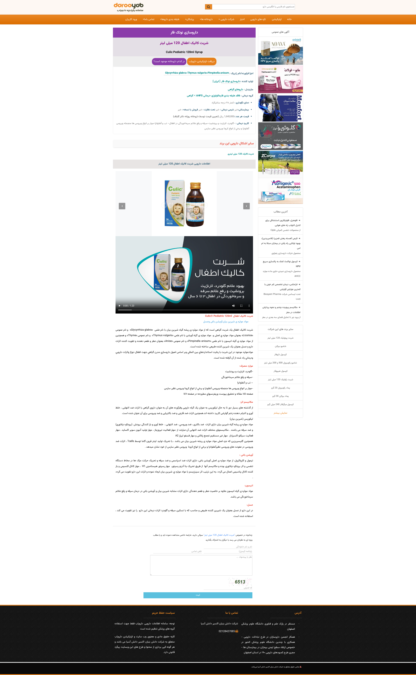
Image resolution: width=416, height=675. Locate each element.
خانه (289, 19)
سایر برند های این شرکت (280, 329)
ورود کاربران (131, 19)
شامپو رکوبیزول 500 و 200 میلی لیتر (280, 363)
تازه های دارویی (258, 19)
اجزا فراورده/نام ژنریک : (241, 74)
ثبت (198, 595)
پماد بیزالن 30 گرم (280, 396)
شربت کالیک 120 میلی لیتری (241, 154)
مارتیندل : (248, 90)
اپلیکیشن (277, 19)
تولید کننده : (246, 81)
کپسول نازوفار (280, 354)
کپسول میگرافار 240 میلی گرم (280, 404)
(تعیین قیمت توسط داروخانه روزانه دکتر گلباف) (196, 116)
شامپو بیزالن (280, 346)
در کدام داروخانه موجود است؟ (169, 61)
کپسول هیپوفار (280, 371)
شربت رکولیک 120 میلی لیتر (280, 379)
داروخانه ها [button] (207, 19)
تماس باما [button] (149, 19)
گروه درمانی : (247, 96)
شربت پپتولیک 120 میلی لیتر (280, 338)
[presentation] (246, 206)
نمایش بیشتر (280, 413)
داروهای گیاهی (235, 90)
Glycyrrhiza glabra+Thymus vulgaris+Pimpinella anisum (196, 73)
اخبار (242, 19)
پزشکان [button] (190, 19)
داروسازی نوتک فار (184, 32)
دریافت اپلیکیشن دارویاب (202, 61)
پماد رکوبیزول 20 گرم (280, 388)
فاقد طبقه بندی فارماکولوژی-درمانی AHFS (217, 96)
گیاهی (190, 96)
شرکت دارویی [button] (227, 19)
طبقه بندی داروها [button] (170, 19)
